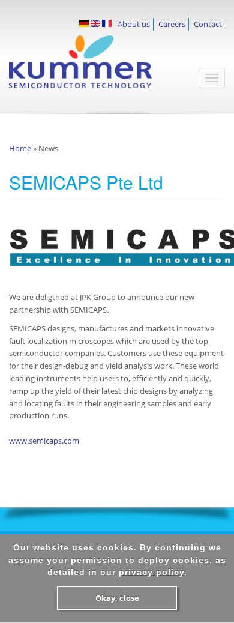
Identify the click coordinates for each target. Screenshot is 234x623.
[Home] (98, 67)
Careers (171, 24)
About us (134, 24)
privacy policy (151, 572)
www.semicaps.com (44, 440)
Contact (208, 24)
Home (20, 148)
